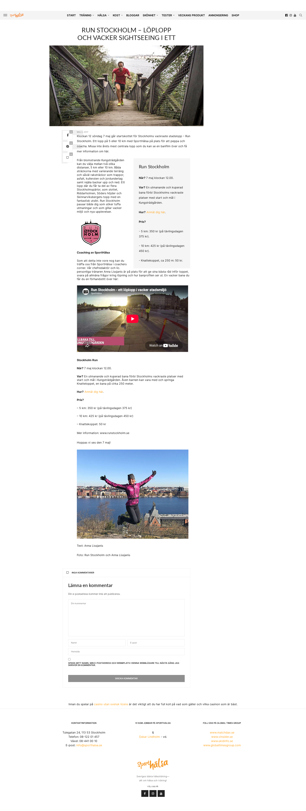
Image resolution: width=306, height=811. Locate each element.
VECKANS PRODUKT (191, 15)
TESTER (167, 15)
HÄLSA (102, 15)
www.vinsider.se (222, 736)
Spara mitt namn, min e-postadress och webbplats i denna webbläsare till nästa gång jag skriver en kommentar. (123, 664)
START (71, 15)
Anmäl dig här (155, 212)
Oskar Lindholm (149, 736)
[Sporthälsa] (17, 15)
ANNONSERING (218, 15)
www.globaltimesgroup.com (222, 745)
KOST (116, 15)
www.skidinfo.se (222, 741)
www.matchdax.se (222, 732)
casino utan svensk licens (111, 704)
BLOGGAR (132, 15)
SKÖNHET (149, 15)
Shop (235, 15)
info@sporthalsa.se (89, 745)
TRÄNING (85, 15)
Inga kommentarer (83, 572)
